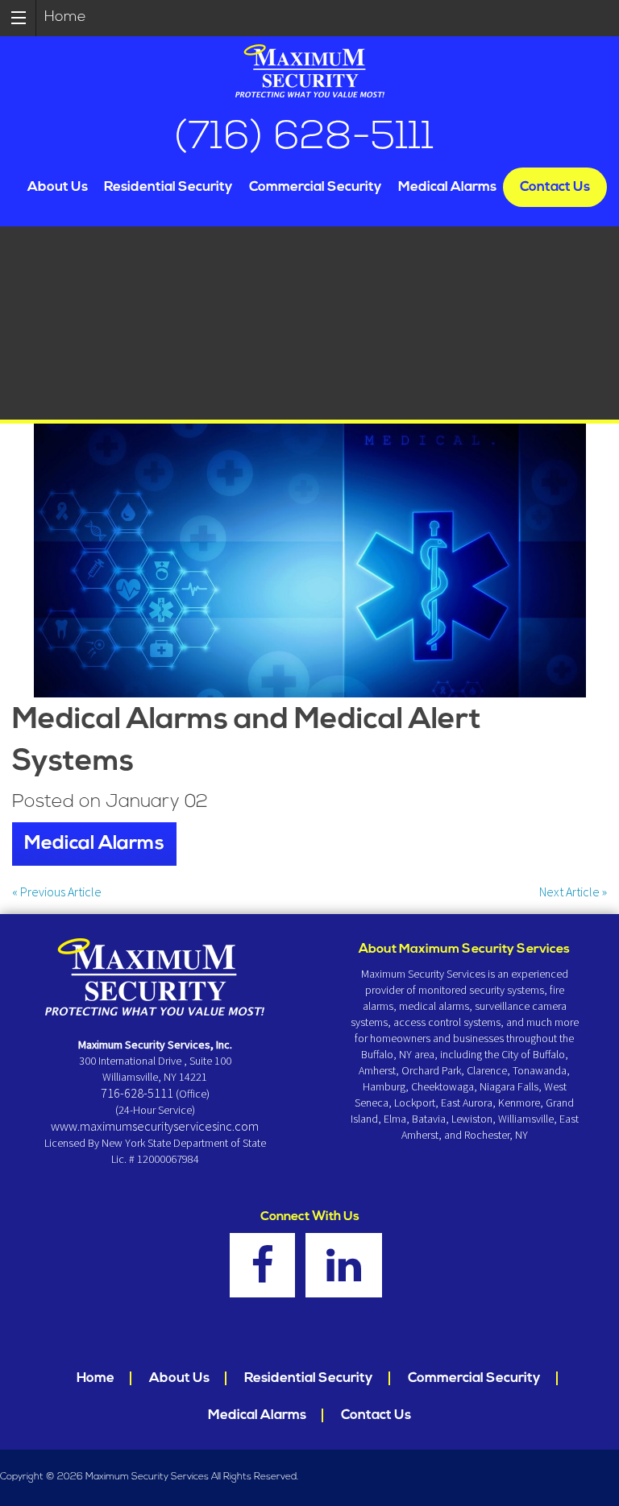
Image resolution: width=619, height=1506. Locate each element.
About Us (57, 187)
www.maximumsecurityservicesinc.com (155, 1126)
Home (65, 17)
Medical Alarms (447, 187)
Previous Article (57, 891)
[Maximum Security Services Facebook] (266, 1275)
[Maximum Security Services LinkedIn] (347, 1275)
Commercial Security (315, 187)
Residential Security (168, 187)
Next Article (573, 891)
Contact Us (555, 187)
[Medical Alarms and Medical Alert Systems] (309, 560)
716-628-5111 (137, 1093)
